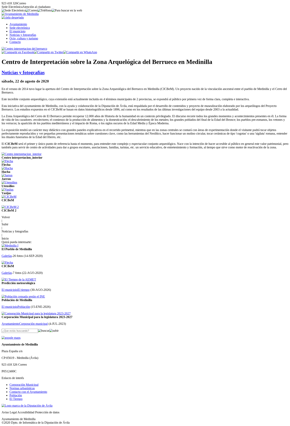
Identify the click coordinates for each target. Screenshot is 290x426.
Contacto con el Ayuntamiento (28, 391)
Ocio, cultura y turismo (23, 38)
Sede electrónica (19, 27)
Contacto (15, 42)
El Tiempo (15, 399)
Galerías (7, 255)
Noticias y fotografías (22, 35)
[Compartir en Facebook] (18, 52)
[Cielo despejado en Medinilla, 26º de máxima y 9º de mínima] (13, 17)
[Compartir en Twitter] (48, 52)
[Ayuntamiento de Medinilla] (20, 14)
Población (15, 395)
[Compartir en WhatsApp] (80, 52)
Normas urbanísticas (22, 388)
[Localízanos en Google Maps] (11, 337)
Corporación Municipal (23, 384)
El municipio (17, 31)
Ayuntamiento (18, 24)
